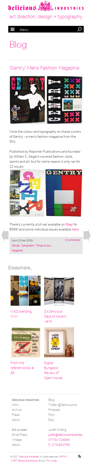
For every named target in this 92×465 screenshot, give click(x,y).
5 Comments (72, 240)
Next (87, 235)
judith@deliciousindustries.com (68, 435)
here (75, 229)
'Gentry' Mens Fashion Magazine (44, 67)
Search (80, 30)
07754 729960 (59, 440)
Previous (4, 235)
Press (16, 415)
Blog (18, 45)
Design (16, 245)
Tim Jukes (51, 460)
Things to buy (43, 245)
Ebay (69, 224)
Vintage (17, 440)
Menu (19, 30)
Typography (28, 245)
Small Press (19, 435)
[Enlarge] (46, 100)
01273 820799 (59, 445)
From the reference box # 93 (22, 368)
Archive (16, 410)
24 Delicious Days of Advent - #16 (55, 317)
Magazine (17, 250)
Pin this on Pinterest (14, 80)
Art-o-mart (19, 430)
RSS (79, 456)
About (16, 420)
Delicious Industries (25, 400)
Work (15, 405)
